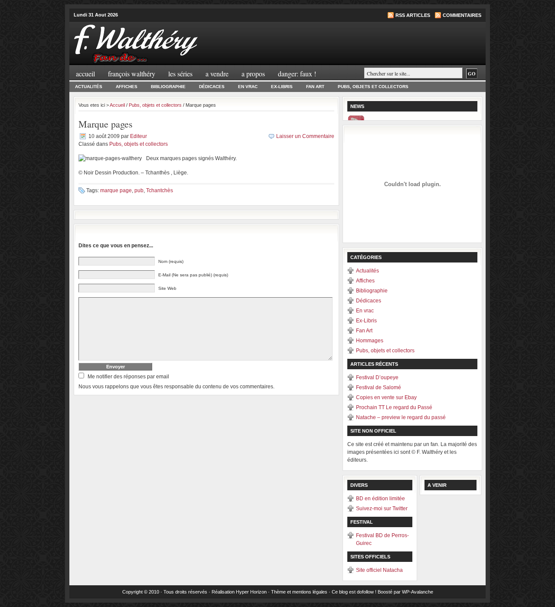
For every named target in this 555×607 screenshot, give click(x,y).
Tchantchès (159, 190)
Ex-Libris (282, 86)
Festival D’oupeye (377, 377)
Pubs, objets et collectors (373, 86)
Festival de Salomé (378, 387)
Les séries (180, 73)
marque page (116, 190)
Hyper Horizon (251, 591)
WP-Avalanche (417, 591)
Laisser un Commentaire (305, 136)
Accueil (85, 73)
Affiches (126, 86)
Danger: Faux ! (297, 73)
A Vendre (217, 73)
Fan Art (315, 86)
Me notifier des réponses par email (128, 377)
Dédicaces (212, 86)
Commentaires (462, 15)
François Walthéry (131, 73)
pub (139, 190)
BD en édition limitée (380, 498)
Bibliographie (168, 86)
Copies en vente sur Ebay (386, 397)
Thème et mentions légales (299, 591)
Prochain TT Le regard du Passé (394, 407)
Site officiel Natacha (379, 570)
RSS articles (412, 15)
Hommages (369, 341)
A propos (253, 73)
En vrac (248, 86)
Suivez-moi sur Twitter (382, 508)
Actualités (88, 86)
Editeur (138, 136)
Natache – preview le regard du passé (401, 417)
